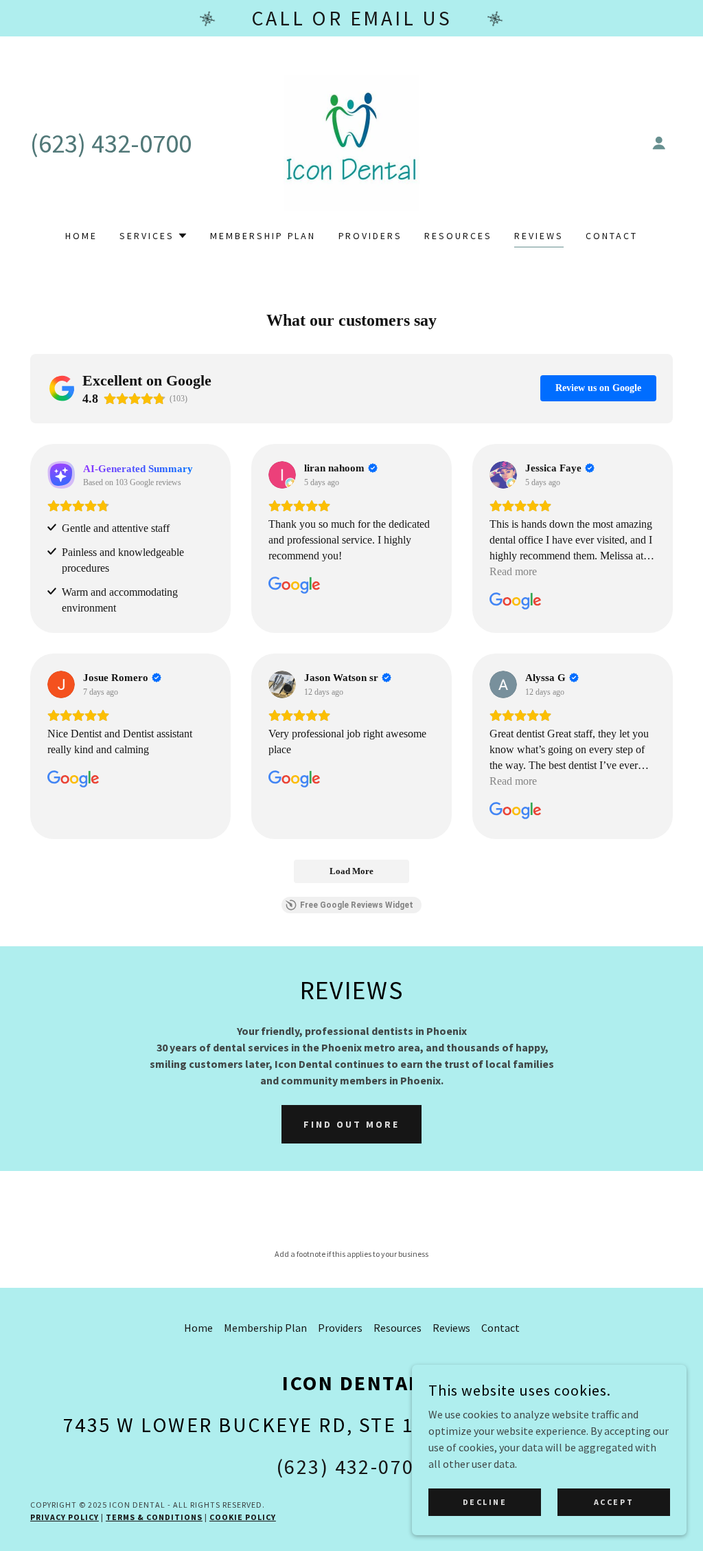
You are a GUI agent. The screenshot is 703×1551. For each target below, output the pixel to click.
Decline (485, 1502)
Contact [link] (612, 236)
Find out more (351, 1124)
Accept (614, 1502)
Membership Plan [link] (263, 236)
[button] (659, 143)
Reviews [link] (539, 236)
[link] (351, 141)
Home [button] (198, 1328)
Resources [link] (458, 236)
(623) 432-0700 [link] (111, 143)
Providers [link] (370, 236)
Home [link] (81, 236)
